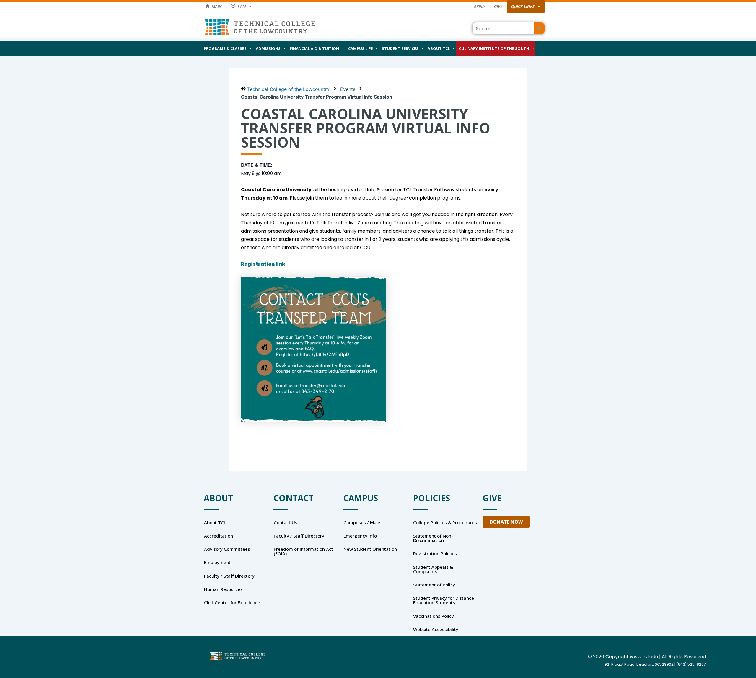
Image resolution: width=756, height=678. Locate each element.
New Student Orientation (370, 549)
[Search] (539, 28)
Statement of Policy (434, 585)
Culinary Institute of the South (494, 48)
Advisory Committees (227, 549)
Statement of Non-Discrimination (433, 538)
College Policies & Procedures (445, 522)
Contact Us (285, 522)
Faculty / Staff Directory (229, 576)
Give (498, 6)
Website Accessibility (435, 629)
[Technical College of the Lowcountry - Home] (260, 27)
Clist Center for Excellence (232, 602)
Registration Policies (435, 553)
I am (242, 6)
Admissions (268, 48)
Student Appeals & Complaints (433, 569)
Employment (217, 562)
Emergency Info (360, 536)
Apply (479, 6)
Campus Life (360, 48)
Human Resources (223, 589)
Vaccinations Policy (433, 616)
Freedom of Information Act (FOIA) (303, 551)
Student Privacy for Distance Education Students (443, 600)
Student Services (400, 48)
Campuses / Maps (362, 522)
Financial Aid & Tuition (314, 48)
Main (217, 6)
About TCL (439, 48)
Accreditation (218, 536)
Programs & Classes (225, 48)
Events (347, 89)
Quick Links (523, 6)
